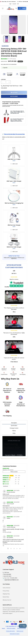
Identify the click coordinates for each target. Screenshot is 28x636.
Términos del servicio (10, 631)
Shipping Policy (6, 593)
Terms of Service (6, 587)
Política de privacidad (21, 628)
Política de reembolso (11, 628)
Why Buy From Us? (7, 600)
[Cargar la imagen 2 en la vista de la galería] (14, 39)
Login (10, 3)
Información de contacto (14, 633)
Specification (14, 425)
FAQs (14, 433)
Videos (14, 430)
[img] (10, 490)
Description (14, 422)
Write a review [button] (14, 471)
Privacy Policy (6, 590)
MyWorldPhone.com (12, 626)
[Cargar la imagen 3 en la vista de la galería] (21, 39)
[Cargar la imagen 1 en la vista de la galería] (6, 39)
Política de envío (20, 631)
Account (14, 3)
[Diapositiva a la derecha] (26, 39)
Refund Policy (6, 596)
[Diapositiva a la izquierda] (1, 39)
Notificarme (14, 96)
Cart (18, 3)
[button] (2, 8)
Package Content (14, 428)
